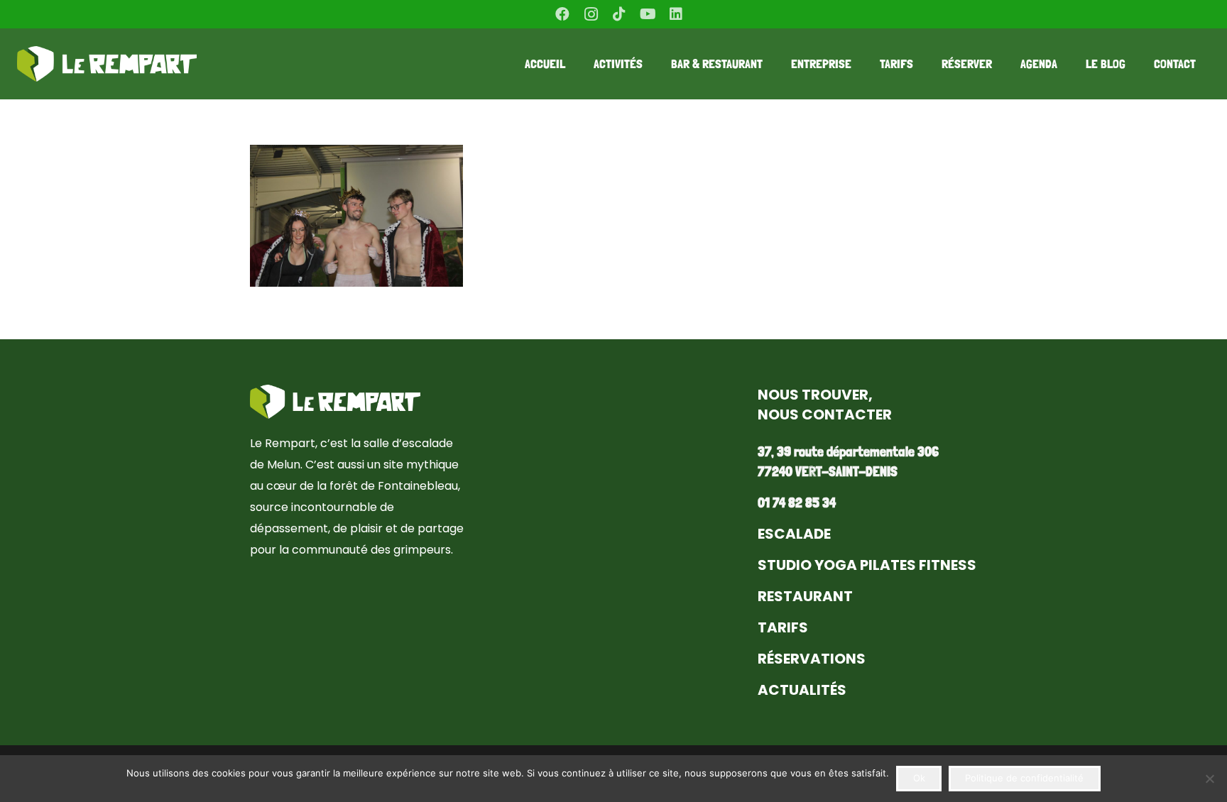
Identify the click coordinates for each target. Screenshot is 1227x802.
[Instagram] (591, 14)
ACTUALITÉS (802, 690)
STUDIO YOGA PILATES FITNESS (867, 565)
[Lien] (107, 64)
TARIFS (783, 627)
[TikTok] (619, 14)
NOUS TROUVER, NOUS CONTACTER (825, 404)
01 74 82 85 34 (797, 502)
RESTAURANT (805, 596)
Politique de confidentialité (1024, 778)
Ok (919, 778)
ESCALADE (794, 534)
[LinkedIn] (676, 14)
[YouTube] (647, 14)
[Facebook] (562, 14)
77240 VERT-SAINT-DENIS (828, 471)
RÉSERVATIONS (812, 659)
